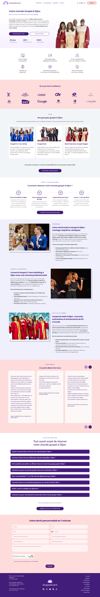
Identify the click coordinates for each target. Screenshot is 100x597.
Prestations (87, 580)
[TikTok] (84, 3)
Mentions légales (85, 590)
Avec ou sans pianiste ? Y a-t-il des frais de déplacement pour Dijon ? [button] (34, 476)
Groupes (87, 578)
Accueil (88, 576)
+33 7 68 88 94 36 (13, 585)
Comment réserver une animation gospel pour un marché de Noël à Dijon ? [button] (36, 482)
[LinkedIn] (83, 3)
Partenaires (87, 588)
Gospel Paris (86, 592)
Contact (87, 586)
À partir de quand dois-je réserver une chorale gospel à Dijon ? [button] (32, 451)
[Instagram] (77, 3)
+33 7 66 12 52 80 (13, 579)
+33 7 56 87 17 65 (13, 590)
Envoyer (50, 566)
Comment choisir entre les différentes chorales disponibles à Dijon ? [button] (34, 458)
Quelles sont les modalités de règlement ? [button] (25, 488)
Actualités (87, 584)
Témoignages (86, 582)
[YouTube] (81, 3)
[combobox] (52, 531)
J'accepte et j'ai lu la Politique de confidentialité (26, 561)
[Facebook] (79, 3)
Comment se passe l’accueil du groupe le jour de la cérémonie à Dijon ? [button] (34, 470)
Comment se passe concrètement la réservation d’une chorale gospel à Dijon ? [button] (37, 495)
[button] (92, 3)
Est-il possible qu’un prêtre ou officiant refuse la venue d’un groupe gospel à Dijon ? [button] (38, 464)
